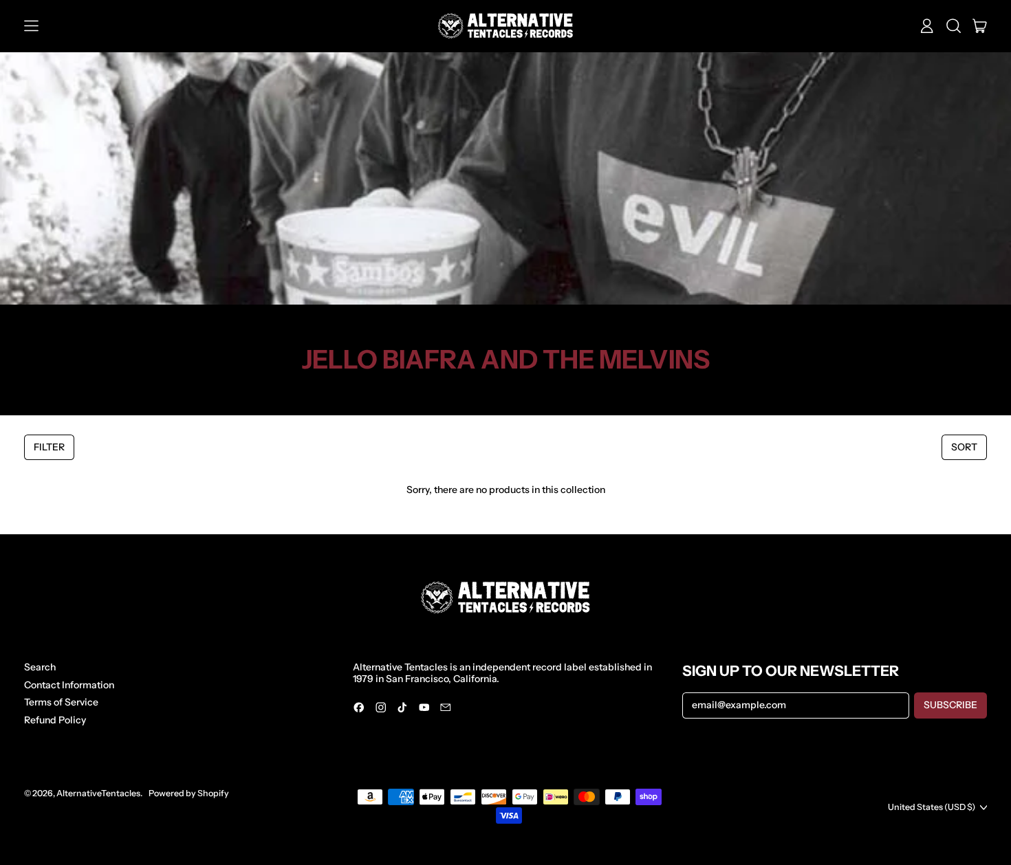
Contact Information (69, 685)
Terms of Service (61, 702)
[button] (953, 26)
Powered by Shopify (189, 793)
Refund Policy (55, 720)
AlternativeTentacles (98, 793)
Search (40, 667)
